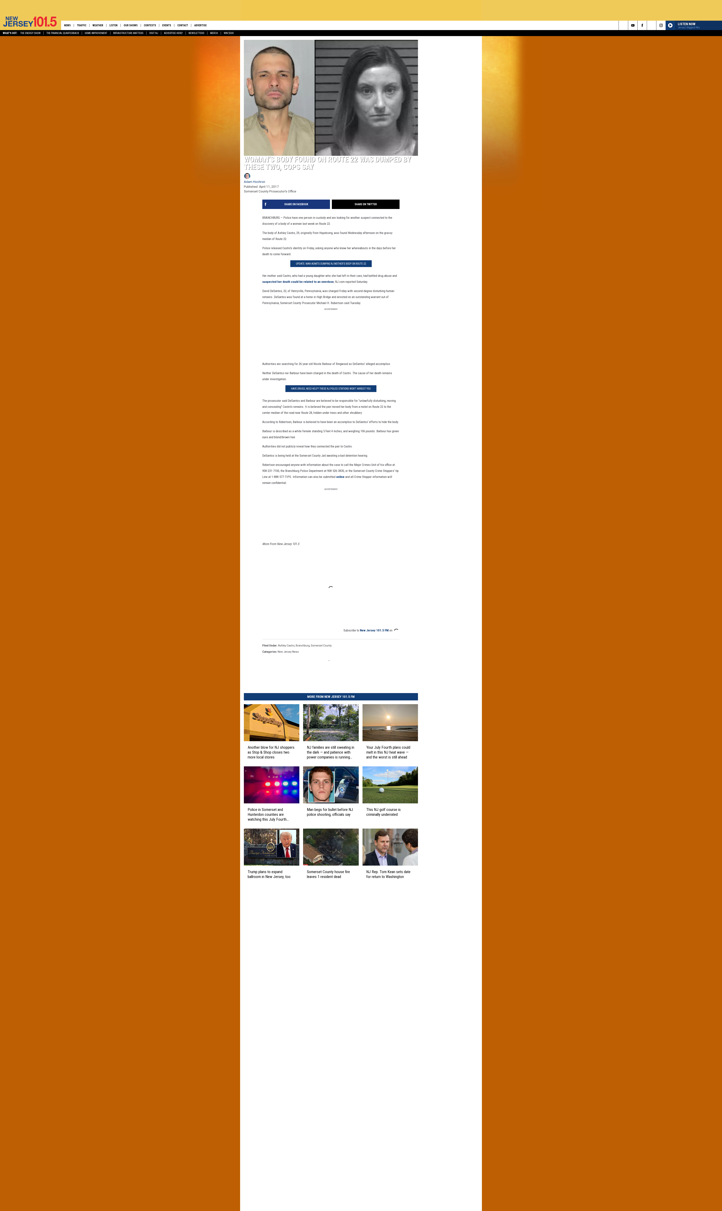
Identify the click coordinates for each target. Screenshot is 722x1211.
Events (166, 25)
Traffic (81, 25)
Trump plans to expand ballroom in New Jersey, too (269, 874)
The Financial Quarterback (62, 33)
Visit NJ (153, 33)
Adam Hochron (254, 182)
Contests (150, 25)
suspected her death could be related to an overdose (298, 282)
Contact (182, 25)
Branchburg (303, 645)
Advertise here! (173, 33)
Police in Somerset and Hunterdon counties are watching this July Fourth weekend (267, 814)
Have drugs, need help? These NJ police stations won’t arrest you (331, 388)
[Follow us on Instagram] (661, 25)
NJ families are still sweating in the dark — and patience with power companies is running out (330, 752)
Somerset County (321, 645)
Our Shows (131, 25)
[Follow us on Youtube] (632, 25)
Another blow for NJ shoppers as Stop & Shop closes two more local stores (271, 752)
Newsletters (196, 33)
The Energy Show (30, 33)
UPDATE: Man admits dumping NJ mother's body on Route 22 (331, 263)
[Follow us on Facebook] (642, 25)
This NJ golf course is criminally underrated (383, 812)
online (340, 477)
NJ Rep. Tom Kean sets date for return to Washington (388, 874)
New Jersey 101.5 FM (374, 630)
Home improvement (96, 33)
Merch (214, 33)
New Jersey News (288, 651)
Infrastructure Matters (128, 33)
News (67, 25)
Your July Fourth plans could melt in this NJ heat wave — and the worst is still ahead (388, 752)
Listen (113, 25)
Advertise (200, 25)
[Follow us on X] (651, 25)
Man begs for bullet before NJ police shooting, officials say (330, 812)
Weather (98, 25)
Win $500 (229, 33)
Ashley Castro (286, 645)
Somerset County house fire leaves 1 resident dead (328, 874)
